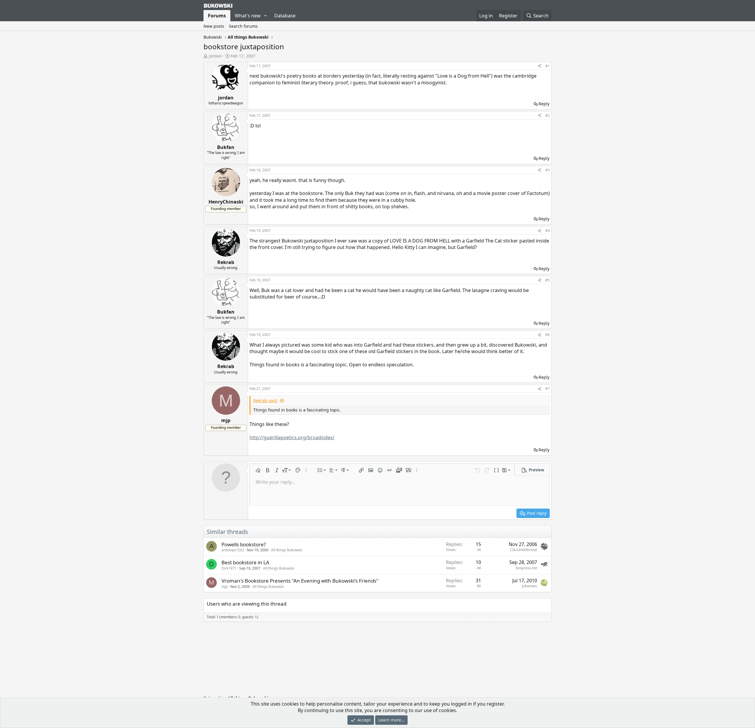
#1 (547, 65)
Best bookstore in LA (245, 562)
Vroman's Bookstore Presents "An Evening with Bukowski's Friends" (299, 580)
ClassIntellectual (523, 549)
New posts (213, 26)
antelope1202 (232, 549)
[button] (265, 15)
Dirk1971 (229, 568)
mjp (224, 586)
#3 (547, 170)
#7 (547, 388)
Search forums (243, 26)
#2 (547, 115)
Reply (544, 103)
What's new (248, 15)
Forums (217, 15)
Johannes (529, 585)
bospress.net (526, 567)
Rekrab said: (265, 400)
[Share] (539, 66)
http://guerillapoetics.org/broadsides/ (292, 437)
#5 (547, 280)
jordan (215, 56)
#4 (547, 230)
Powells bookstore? (243, 544)
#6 (547, 334)
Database (285, 15)
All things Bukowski (286, 549)
